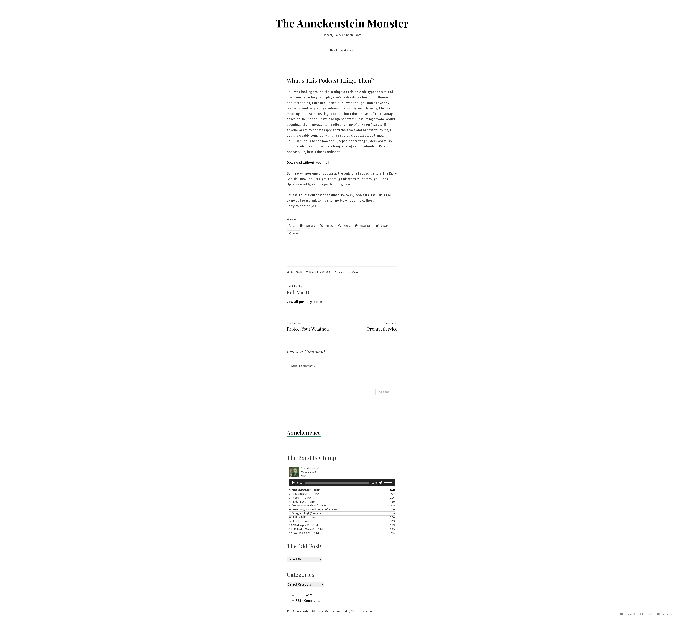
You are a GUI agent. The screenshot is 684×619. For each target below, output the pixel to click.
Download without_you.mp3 (308, 163)
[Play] (293, 483)
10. (303, 525)
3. (300, 497)
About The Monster (342, 50)
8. (302, 517)
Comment (384, 391)
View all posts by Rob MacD (307, 302)
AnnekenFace (304, 432)
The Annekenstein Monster (342, 23)
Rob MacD (296, 272)
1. (304, 489)
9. (299, 521)
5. (308, 505)
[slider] (388, 482)
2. (304, 493)
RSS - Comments (308, 601)
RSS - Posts (304, 595)
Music (341, 272)
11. (306, 529)
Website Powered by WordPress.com (348, 611)
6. (313, 509)
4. (302, 501)
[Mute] (380, 483)
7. (305, 513)
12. (304, 533)
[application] (342, 482)
